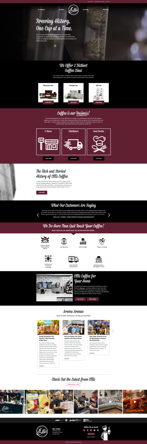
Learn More (48, 102)
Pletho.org (82, 288)
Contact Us (108, 1)
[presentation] (38, 215)
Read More (41, 366)
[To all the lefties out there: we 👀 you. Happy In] (86, 402)
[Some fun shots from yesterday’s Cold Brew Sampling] (12, 402)
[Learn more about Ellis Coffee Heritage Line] (73, 95)
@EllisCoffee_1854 (73, 384)
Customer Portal (90, 1)
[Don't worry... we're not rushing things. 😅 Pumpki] (135, 402)
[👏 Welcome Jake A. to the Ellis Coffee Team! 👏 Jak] (61, 402)
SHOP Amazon (92, 299)
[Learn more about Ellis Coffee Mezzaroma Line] (48, 95)
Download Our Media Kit (91, 436)
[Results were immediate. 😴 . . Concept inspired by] (110, 402)
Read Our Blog (91, 433)
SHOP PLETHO (80, 299)
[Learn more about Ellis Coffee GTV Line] (99, 95)
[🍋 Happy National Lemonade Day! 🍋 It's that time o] (37, 402)
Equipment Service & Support (99, 1)
